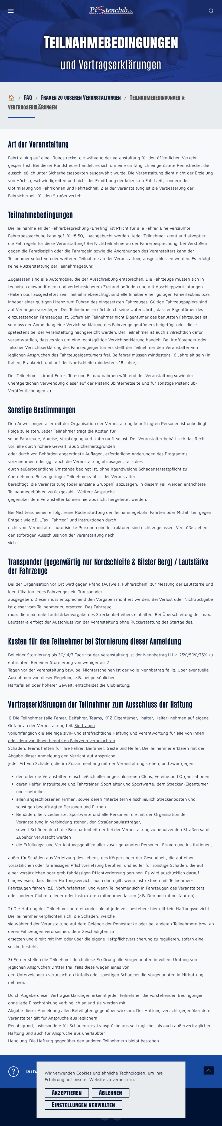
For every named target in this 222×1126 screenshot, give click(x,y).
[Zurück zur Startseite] (111, 11)
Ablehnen (110, 1093)
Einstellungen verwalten (83, 1105)
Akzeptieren (67, 1093)
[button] (11, 11)
